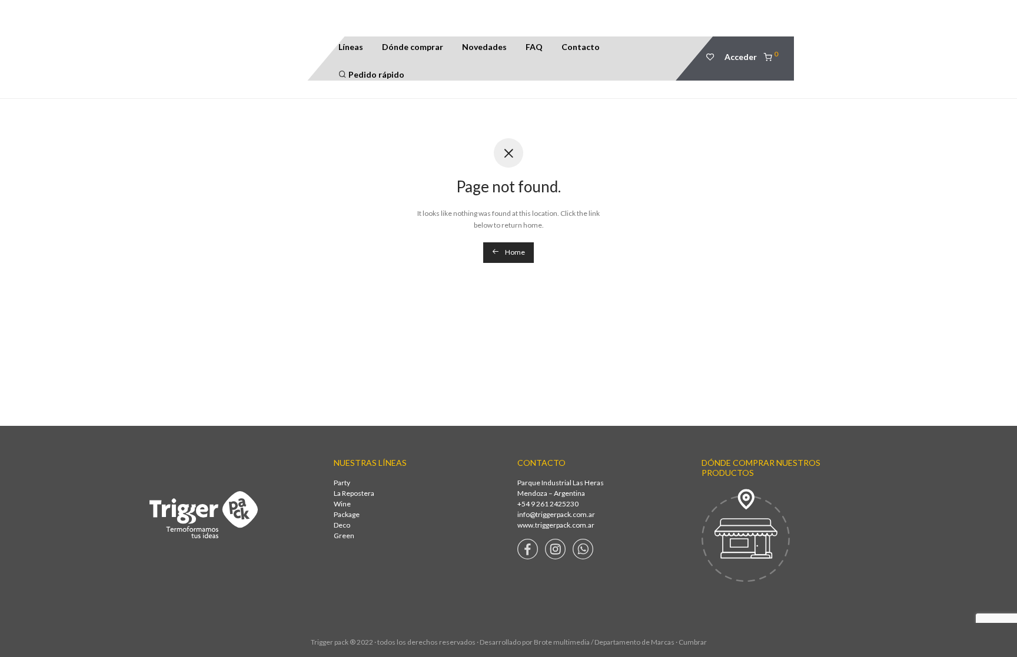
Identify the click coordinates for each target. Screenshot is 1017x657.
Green (344, 535)
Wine (342, 503)
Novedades (484, 47)
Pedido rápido (375, 74)
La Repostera (354, 493)
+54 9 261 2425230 (548, 503)
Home (514, 252)
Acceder (740, 57)
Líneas (350, 47)
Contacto (580, 47)
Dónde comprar (412, 47)
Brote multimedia (562, 642)
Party (342, 482)
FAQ (534, 47)
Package (347, 514)
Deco (342, 525)
